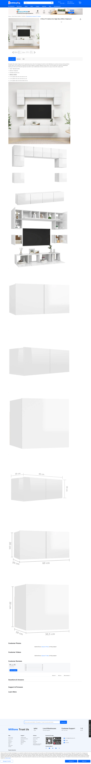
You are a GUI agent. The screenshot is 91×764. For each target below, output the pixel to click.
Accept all (71, 761)
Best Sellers (19, 6)
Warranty (9, 742)
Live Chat (67, 742)
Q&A (24, 59)
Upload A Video (45, 655)
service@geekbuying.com (70, 738)
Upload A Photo (45, 646)
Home (9, 16)
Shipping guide (23, 737)
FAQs (9, 744)
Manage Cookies (7, 761)
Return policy (35, 738)
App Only (44, 6)
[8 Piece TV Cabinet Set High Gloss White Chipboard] (16, 52)
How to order (10, 737)
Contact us (10, 741)
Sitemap (9, 746)
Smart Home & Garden (16, 16)
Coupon (37, 6)
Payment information (24, 738)
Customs (34, 742)
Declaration (35, 741)
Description (12, 59)
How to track (10, 738)
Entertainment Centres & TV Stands (33, 16)
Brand (26, 6)
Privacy (34, 740)
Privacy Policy (8, 758)
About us (9, 740)
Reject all (84, 761)
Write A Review (13, 670)
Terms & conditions (36, 737)
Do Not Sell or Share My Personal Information (37, 744)
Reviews (19, 59)
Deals (32, 6)
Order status (10, 745)
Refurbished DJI (57, 6)
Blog (50, 6)
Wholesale (22, 740)
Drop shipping (23, 741)
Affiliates (22, 742)
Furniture (23, 16)
